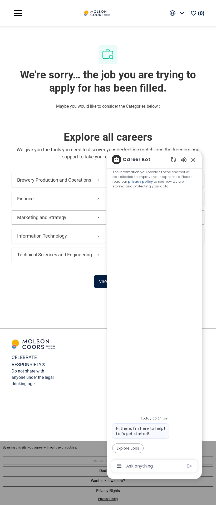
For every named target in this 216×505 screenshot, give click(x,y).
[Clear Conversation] (173, 159)
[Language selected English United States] (177, 13)
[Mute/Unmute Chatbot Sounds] (184, 159)
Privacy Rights (108, 490)
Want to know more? (108, 480)
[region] (154, 312)
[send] (189, 466)
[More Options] (119, 466)
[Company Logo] (97, 12)
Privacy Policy (108, 498)
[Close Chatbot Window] (193, 159)
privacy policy (140, 181)
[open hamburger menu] (18, 13)
